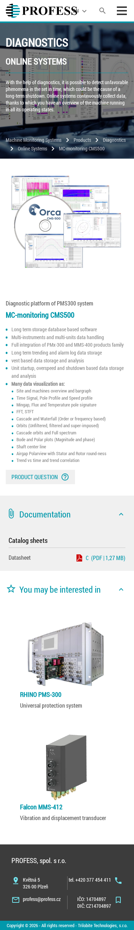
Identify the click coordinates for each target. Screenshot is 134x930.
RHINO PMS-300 (40, 694)
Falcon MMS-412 (41, 807)
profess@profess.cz (42, 899)
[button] (67, 514)
